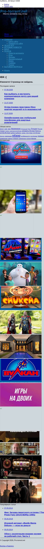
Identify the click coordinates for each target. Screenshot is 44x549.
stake (9, 129)
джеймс (24, 133)
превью (41, 136)
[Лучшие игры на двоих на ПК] (21, 406)
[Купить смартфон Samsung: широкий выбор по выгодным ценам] (21, 213)
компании (8, 136)
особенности (25, 136)
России (40, 129)
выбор (13, 133)
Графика (12, 63)
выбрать (18, 133)
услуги (28, 138)
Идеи (29, 129)
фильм (33, 138)
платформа (33, 136)
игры (31, 133)
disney (2, 129)
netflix (5, 129)
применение (4, 138)
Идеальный (24, 129)
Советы (7, 131)
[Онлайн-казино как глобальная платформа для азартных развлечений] (21, 478)
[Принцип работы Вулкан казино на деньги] (21, 164)
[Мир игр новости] (14, 30)
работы (10, 138)
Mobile (11, 61)
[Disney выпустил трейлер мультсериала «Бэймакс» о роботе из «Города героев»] (21, 285)
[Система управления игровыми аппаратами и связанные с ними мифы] (21, 382)
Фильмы (12, 57)
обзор (16, 135)
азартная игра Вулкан (16, 131)
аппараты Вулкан (28, 131)
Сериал (2, 131)
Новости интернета (16, 53)
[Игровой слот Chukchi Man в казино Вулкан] (21, 309)
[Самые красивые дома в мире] (21, 358)
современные (22, 138)
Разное (7, 51)
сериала (15, 138)
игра (27, 133)
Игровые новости (13, 47)
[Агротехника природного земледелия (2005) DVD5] (21, 430)
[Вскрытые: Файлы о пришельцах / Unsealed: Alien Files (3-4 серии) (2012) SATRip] (17, 237)
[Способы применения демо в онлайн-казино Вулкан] (21, 261)
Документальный (15, 59)
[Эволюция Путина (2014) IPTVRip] (19, 454)
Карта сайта (13, 41)
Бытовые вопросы (13, 67)
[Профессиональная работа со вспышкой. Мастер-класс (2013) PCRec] (21, 189)
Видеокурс (16, 129)
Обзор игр (9, 45)
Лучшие (34, 129)
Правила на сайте (16, 43)
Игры (11, 55)
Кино (6, 49)
